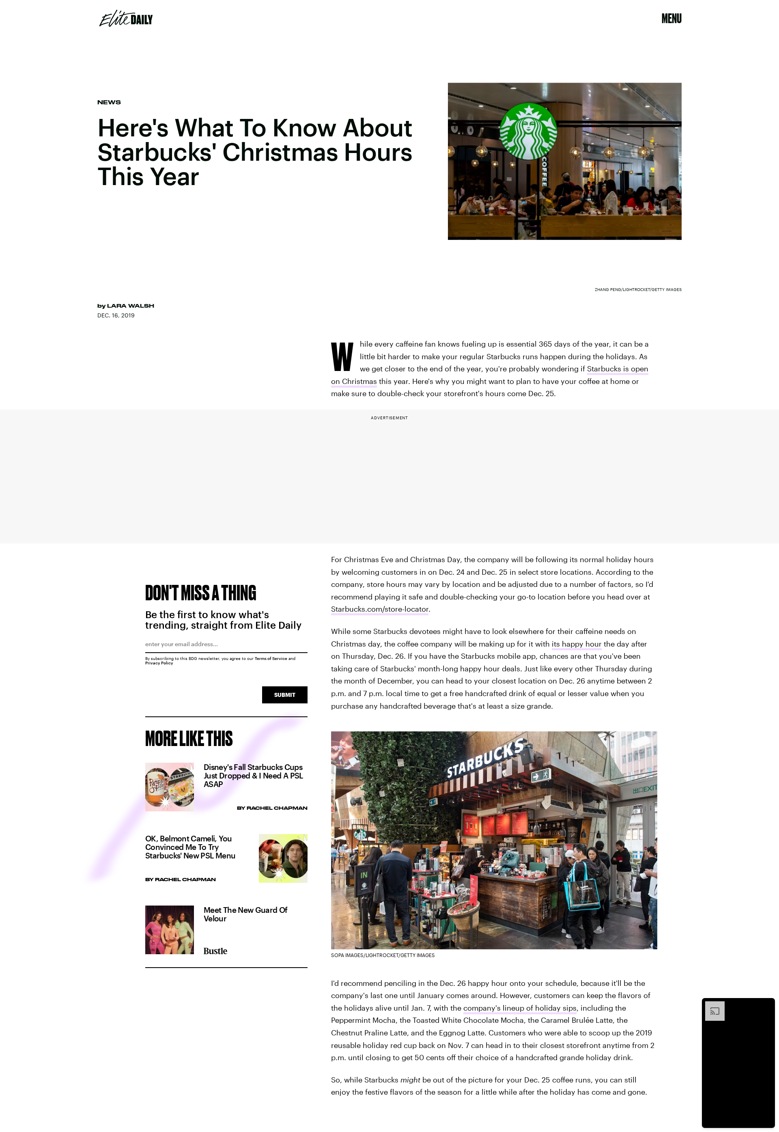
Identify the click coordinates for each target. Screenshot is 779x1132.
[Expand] (710, 1005)
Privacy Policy (159, 662)
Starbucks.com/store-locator (379, 608)
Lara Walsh (130, 305)
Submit (284, 695)
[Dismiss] (766, 1005)
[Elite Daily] (126, 18)
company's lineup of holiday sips (520, 1007)
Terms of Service (271, 658)
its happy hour (577, 643)
